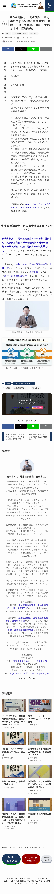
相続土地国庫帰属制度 (15, 275)
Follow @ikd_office (20, 407)
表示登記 (33, 33)
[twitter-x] (24, 678)
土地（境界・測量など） (24, 383)
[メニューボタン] (4, 5)
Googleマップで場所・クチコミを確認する (28, 673)
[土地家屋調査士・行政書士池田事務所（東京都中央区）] (27, 5)
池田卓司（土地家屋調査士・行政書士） (27, 476)
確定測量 (33, 271)
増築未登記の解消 (38, 264)
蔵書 (8, 383)
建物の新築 (21, 264)
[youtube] (34, 678)
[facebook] (20, 678)
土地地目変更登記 (20, 33)
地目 (8, 33)
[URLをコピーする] (46, 49)
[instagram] (29, 678)
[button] (8, 49)
